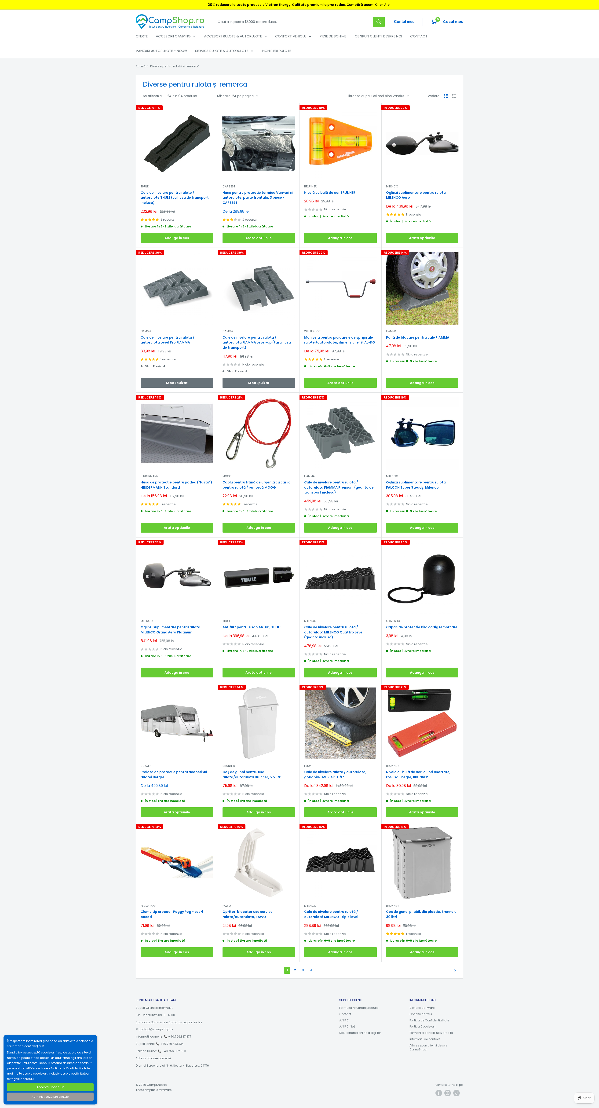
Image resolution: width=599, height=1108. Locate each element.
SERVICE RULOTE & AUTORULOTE (221, 50)
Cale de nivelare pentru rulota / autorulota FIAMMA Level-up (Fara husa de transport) (257, 342)
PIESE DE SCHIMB (333, 36)
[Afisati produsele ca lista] (454, 96)
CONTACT (418, 36)
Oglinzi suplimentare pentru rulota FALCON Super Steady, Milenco (416, 485)
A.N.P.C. (344, 1020)
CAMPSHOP (393, 621)
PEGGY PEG (148, 906)
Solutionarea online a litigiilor (360, 1033)
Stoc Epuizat (177, 382)
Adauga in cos (176, 238)
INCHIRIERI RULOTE (276, 50)
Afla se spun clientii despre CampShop (428, 1047)
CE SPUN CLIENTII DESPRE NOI (378, 36)
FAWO (227, 906)
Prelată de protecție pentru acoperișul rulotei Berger (174, 774)
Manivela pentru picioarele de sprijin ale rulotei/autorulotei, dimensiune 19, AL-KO (339, 340)
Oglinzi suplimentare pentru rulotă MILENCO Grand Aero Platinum (170, 630)
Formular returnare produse (358, 1008)
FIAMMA (146, 331)
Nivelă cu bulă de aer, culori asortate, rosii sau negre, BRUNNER (418, 774)
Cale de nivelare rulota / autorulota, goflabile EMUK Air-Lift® (335, 774)
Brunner (229, 766)
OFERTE (142, 36)
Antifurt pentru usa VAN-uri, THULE (252, 627)
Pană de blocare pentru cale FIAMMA (417, 337)
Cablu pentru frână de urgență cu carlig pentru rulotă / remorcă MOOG (257, 485)
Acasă (141, 66)
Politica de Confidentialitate (429, 1020)
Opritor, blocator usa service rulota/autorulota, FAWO (248, 914)
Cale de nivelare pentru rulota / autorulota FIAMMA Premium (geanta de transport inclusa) (339, 487)
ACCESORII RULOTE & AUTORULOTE (233, 36)
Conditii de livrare (422, 1008)
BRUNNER (310, 186)
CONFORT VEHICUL (290, 36)
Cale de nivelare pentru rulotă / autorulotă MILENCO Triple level (331, 914)
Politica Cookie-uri (422, 1026)
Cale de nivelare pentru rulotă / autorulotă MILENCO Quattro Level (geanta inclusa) (333, 632)
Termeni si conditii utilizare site (431, 1033)
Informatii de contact (424, 1039)
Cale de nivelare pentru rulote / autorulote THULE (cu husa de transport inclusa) (175, 197)
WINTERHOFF (312, 331)
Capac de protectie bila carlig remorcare (421, 627)
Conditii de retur (420, 1014)
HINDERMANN (149, 476)
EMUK (307, 766)
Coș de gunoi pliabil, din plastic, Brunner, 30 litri (421, 914)
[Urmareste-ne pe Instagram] (447, 1093)
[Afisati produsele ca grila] (446, 96)
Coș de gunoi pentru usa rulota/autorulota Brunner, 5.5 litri (252, 774)
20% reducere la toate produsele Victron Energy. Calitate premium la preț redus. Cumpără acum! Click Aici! (299, 4)
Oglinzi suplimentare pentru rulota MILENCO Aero (416, 195)
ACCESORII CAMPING (173, 36)
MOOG (227, 476)
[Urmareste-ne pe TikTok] (456, 1093)
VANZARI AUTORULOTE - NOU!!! (161, 50)
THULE (145, 186)
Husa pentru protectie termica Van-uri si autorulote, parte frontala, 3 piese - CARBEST (258, 197)
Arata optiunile (258, 238)
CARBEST (229, 186)
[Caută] (379, 22)
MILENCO (392, 186)
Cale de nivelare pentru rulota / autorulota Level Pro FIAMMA (167, 340)
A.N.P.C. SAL (347, 1026)
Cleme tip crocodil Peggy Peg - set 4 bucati (172, 914)
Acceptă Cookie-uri (50, 1087)
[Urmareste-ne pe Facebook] (438, 1093)
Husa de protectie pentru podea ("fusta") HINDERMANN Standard (176, 485)
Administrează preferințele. (50, 1097)
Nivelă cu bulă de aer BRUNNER (329, 192)
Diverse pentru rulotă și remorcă (174, 66)
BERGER (146, 766)
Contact (345, 1014)
